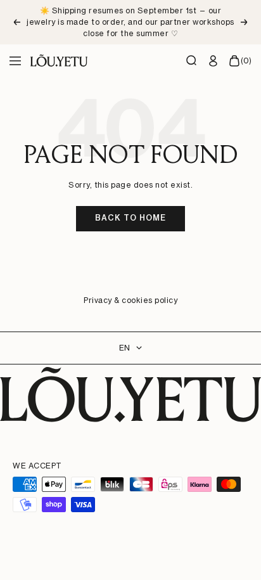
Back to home (130, 217)
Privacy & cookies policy (130, 300)
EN (124, 347)
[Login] (213, 61)
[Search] (192, 61)
